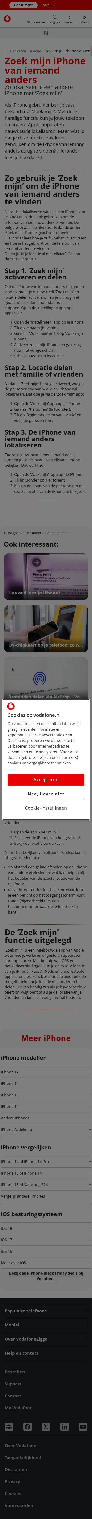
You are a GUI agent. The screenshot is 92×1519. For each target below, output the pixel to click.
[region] (46, 759)
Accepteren (46, 779)
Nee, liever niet (46, 794)
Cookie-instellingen (46, 808)
